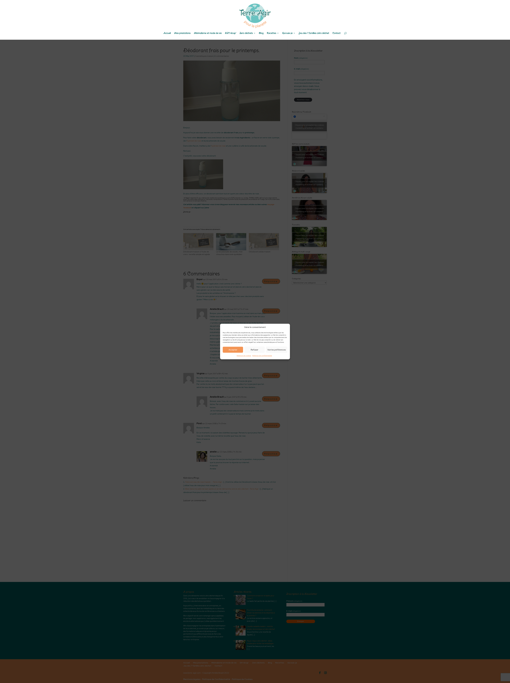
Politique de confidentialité (262, 356)
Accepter (233, 349)
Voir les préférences (276, 349)
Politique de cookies (244, 356)
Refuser (254, 349)
